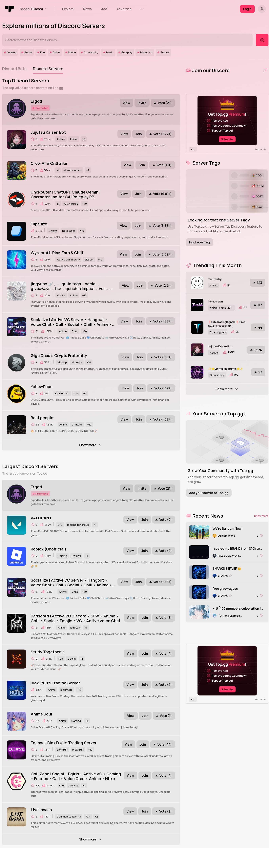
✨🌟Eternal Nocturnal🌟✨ (225, 368)
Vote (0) (165, 519)
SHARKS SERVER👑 (227, 568)
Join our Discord (211, 70)
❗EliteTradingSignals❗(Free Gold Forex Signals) (226, 324)
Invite (142, 103)
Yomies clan (215, 301)
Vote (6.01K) (162, 194)
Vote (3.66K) (162, 225)
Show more (261, 516)
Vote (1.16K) (163, 357)
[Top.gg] (10, 9)
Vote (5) (165, 617)
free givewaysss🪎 (226, 588)
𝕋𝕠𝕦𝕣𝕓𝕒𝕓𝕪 (215, 279)
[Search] (262, 40)
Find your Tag (199, 242)
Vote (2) (165, 550)
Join (138, 134)
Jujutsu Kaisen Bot (220, 346)
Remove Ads (260, 149)
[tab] (14, 68)
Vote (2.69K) (162, 254)
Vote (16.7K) (162, 134)
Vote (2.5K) (163, 285)
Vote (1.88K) (162, 321)
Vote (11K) (164, 165)
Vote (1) (166, 716)
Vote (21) (165, 103)
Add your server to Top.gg (208, 493)
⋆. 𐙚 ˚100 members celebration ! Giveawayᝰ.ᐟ (237, 608)
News (87, 9)
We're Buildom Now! (228, 528)
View (126, 103)
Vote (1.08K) (162, 419)
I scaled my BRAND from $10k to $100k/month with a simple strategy (236, 548)
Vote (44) (164, 744)
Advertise (124, 9)
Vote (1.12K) (163, 388)
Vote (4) (165, 653)
